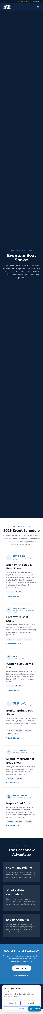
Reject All (12, 1003)
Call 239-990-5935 (22, 975)
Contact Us (21, 968)
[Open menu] (38, 7)
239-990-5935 (36, 1)
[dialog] (21, 998)
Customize (21, 1008)
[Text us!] (34, 1009)
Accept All (30, 1003)
